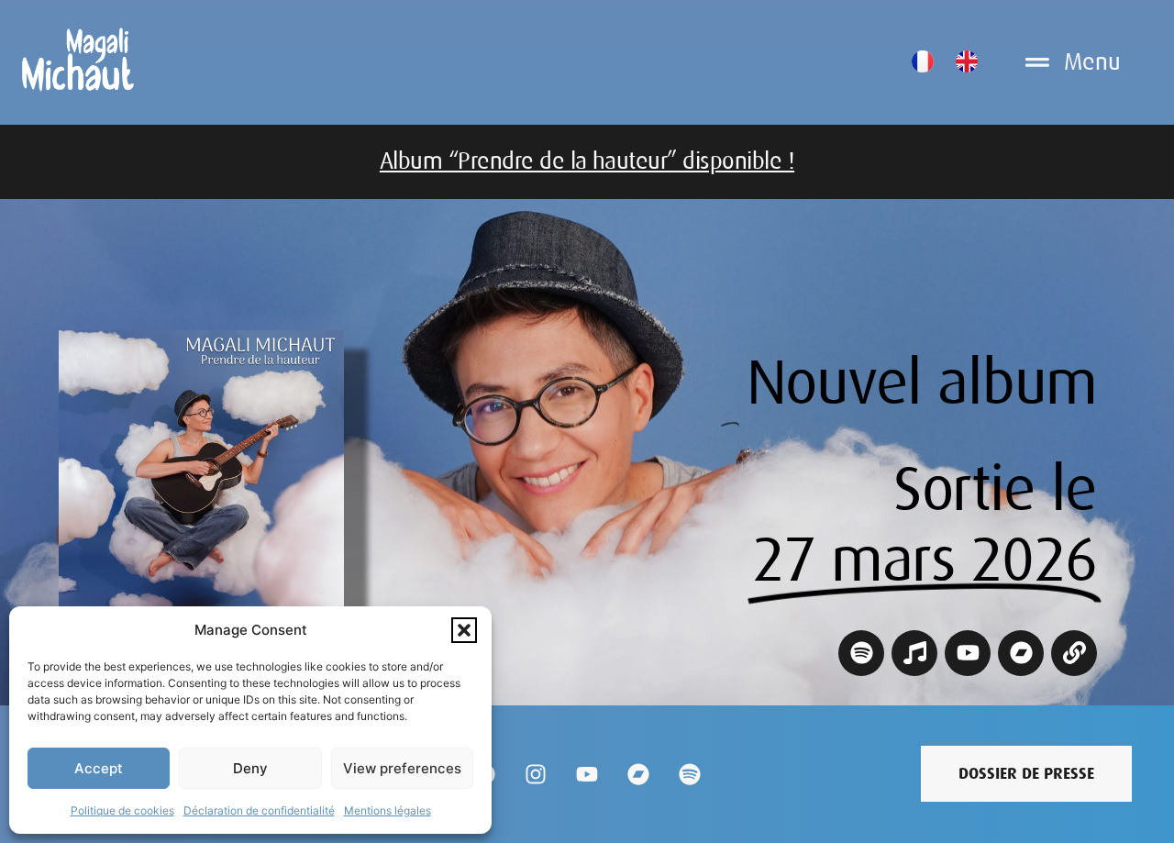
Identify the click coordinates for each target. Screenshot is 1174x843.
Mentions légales (387, 810)
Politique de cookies (122, 810)
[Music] (914, 653)
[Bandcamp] (1021, 653)
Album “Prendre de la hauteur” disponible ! (587, 161)
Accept (98, 768)
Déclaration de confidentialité (259, 810)
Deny (250, 768)
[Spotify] (861, 653)
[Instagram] (536, 774)
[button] (464, 630)
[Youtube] (968, 653)
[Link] (1074, 653)
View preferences (402, 768)
